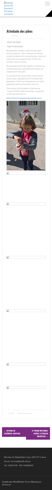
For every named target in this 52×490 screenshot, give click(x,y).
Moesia (34, 481)
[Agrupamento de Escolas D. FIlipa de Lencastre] (8, 8)
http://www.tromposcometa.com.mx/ (24, 98)
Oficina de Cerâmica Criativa (12, 432)
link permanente (24, 413)
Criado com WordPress (13, 481)
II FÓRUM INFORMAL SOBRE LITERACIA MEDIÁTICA (40, 433)
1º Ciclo (11, 413)
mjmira (14, 35)
